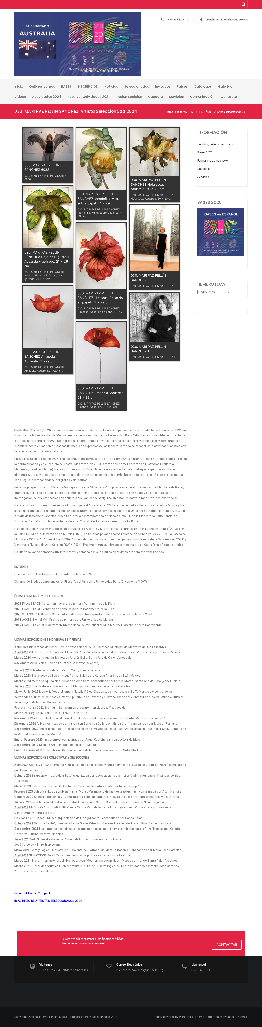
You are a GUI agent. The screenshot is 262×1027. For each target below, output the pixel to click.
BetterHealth (214, 1016)
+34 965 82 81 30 (178, 19)
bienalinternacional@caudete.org (227, 19)
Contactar (226, 944)
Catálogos (203, 168)
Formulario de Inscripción (213, 160)
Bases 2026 (204, 152)
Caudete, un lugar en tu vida (215, 144)
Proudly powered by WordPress (173, 1016)
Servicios (203, 177)
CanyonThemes (236, 1016)
